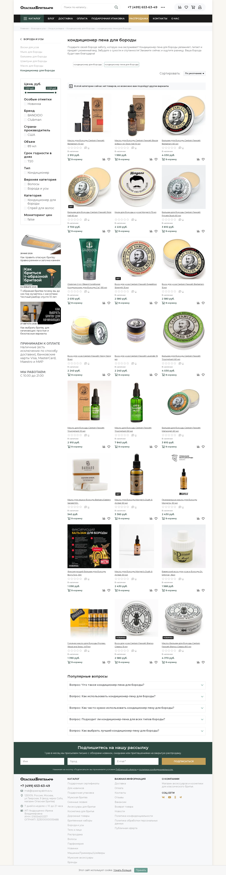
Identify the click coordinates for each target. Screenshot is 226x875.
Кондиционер (38, 173)
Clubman (35, 120)
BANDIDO (35, 115)
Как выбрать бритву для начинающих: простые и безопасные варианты (34, 330)
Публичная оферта (126, 828)
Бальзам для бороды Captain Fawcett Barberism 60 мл (181, 142)
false (31, 219)
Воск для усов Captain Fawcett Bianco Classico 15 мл (134, 645)
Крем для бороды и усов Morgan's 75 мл (135, 212)
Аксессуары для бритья (81, 806)
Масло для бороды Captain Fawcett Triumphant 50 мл (133, 429)
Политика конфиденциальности (134, 815)
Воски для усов (29, 47)
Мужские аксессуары (80, 857)
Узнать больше (122, 870)
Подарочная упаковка (108, 18)
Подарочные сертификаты (83, 783)
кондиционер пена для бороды (121, 64)
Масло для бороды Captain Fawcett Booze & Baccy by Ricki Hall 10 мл (136, 142)
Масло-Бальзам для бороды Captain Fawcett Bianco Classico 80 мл (181, 645)
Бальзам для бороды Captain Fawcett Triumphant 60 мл (181, 357)
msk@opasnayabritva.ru (38, 790)
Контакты (160, 18)
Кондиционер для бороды (37, 70)
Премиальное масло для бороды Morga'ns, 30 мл (179, 501)
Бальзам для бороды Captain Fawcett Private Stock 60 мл (181, 214)
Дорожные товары (79, 815)
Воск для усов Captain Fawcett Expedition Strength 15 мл (136, 286)
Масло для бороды (31, 65)
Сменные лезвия (77, 802)
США (31, 135)
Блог (51, 18)
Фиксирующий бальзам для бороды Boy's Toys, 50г (87, 573)
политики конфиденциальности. (156, 769)
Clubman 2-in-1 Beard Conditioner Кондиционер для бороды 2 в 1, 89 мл (87, 286)
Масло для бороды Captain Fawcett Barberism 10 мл (86, 142)
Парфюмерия (76, 843)
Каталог (35, 18)
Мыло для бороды (31, 51)
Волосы (33, 184)
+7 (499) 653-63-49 (142, 7)
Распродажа (138, 18)
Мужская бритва (77, 797)
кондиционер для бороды (88, 64)
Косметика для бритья (81, 811)
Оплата (82, 18)
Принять (141, 870)
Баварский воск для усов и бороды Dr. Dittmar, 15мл (182, 573)
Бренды (72, 862)
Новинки (73, 848)
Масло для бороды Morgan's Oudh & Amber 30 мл (133, 573)
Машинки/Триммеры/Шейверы (86, 853)
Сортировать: (170, 73)
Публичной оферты (126, 769)
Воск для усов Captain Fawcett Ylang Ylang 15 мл (89, 357)
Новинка (34, 104)
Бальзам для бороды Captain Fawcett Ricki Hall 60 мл (89, 214)
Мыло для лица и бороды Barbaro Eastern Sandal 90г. (89, 501)
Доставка (65, 18)
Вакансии (120, 802)
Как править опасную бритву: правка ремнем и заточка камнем (40, 259)
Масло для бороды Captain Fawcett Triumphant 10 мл (86, 429)
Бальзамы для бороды (33, 56)
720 (30, 161)
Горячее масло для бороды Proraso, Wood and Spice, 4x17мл (87, 645)
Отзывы (119, 797)
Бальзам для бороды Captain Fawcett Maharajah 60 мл (181, 429)
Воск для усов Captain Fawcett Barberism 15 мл (183, 286)
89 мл (32, 146)
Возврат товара (124, 806)
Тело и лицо (75, 829)
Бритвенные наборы (80, 820)
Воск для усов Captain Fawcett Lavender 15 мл (136, 357)
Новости (120, 811)
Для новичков (76, 788)
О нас (175, 18)
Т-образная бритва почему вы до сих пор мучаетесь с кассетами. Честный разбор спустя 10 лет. (40, 293)
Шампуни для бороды (33, 61)
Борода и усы (34, 39)
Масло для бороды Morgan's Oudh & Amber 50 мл (133, 501)
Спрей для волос (41, 208)
